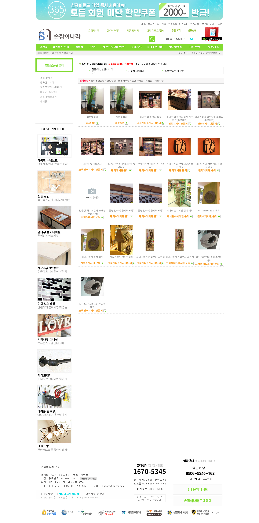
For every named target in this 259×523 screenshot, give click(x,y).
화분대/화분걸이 (48, 96)
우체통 (43, 101)
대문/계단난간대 (48, 92)
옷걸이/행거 (46, 77)
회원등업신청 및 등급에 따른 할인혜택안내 (59, 53)
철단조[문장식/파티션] (51, 87)
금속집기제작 (47, 82)
